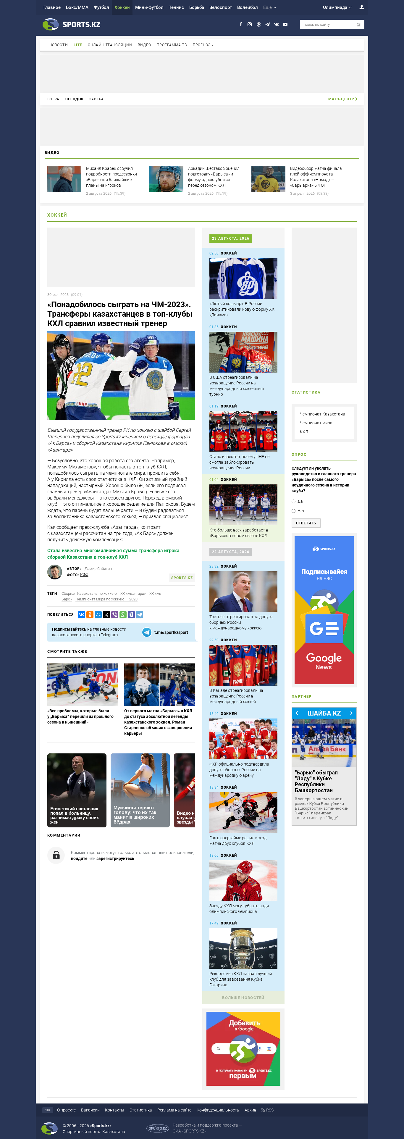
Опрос (299, 454)
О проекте (66, 1110)
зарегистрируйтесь (115, 858)
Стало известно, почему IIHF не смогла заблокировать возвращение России (239, 462)
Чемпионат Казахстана (322, 414)
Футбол (101, 7)
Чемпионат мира (316, 423)
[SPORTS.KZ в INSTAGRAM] (250, 24)
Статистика (141, 1110)
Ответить (306, 523)
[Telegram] (138, 614)
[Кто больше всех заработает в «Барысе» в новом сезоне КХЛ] (243, 504)
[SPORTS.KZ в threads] (258, 24)
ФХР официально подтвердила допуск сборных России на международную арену (239, 770)
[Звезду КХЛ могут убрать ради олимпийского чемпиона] (243, 880)
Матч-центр (341, 99)
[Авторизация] (358, 7)
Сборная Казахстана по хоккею (89, 593)
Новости (58, 45)
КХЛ (304, 431)
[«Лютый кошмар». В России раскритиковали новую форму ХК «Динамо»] (243, 278)
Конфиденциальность (218, 1110)
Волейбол (247, 7)
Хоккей (122, 7)
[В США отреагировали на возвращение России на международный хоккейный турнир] (243, 352)
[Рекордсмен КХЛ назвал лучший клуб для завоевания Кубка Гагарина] (243, 948)
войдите (79, 858)
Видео (144, 45)
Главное (52, 7)
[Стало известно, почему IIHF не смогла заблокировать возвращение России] (243, 431)
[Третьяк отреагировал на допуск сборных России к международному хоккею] (243, 591)
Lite (78, 45)
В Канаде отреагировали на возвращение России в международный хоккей (236, 696)
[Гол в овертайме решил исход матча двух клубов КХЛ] (243, 812)
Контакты (114, 1110)
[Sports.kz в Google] (243, 1084)
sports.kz (182, 578)
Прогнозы (203, 45)
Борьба (196, 7)
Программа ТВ (172, 45)
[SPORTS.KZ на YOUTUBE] (285, 24)
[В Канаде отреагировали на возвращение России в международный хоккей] (243, 665)
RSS (270, 1110)
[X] (105, 614)
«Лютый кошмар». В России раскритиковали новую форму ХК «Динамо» (241, 309)
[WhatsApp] (121, 614)
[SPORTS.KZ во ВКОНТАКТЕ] (276, 24)
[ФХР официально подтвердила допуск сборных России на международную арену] (243, 738)
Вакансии (90, 1110)
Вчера (53, 99)
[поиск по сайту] (358, 24)
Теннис (176, 7)
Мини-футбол (149, 7)
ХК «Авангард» (133, 593)
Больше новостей (243, 997)
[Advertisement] (202, 73)
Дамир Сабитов (98, 568)
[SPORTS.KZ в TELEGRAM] (267, 24)
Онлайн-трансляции (110, 45)
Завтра (96, 99)
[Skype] (130, 614)
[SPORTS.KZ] (324, 610)
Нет (301, 510)
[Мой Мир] (97, 614)
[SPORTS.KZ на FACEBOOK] (241, 24)
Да (300, 501)
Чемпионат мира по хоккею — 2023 (106, 599)
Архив (250, 1110)
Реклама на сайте (174, 1110)
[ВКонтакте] (80, 614)
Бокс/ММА (77, 7)
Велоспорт (220, 7)
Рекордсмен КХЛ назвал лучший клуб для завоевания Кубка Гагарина (240, 979)
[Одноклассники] (88, 614)
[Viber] (113, 614)
